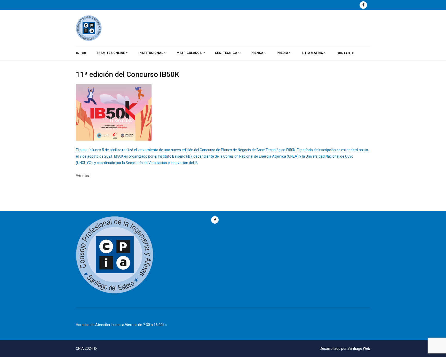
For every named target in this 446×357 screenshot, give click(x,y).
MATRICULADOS (189, 53)
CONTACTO (345, 53)
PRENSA (257, 53)
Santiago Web (358, 348)
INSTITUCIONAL (150, 53)
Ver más (83, 175)
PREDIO (282, 53)
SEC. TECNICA (226, 53)
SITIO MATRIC (312, 53)
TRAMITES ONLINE (110, 53)
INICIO (81, 53)
